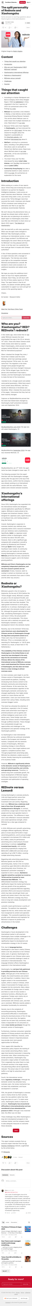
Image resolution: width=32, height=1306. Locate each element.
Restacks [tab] (12, 1175)
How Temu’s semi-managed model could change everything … (11, 1243)
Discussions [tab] (14, 1222)
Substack (7, 1302)
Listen (28, 23)
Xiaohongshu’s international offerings (16, 72)
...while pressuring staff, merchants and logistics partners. (11, 1262)
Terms (22, 1292)
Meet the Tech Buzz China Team (12, 309)
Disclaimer (4, 313)
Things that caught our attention (15, 61)
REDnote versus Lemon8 (12, 78)
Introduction (8, 64)
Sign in (28, 2)
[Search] (29, 1222)
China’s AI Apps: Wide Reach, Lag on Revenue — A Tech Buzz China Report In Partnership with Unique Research (11, 1232)
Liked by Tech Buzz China (12, 1192)
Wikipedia (6, 1152)
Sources (7, 84)
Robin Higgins (17, 51)
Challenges (8, 81)
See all (5, 1271)
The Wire (16, 163)
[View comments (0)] (9, 1253)
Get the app (24, 1298)
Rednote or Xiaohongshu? (12, 75)
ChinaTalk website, (13, 137)
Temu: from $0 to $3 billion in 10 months (11, 1258)
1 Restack (20, 1157)
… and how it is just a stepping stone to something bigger (11, 1248)
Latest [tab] (7, 1222)
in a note (13, 109)
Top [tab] (3, 1222)
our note (22, 123)
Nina (6, 1190)
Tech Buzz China (9, 22)
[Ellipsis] (30, 1190)
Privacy (18, 1292)
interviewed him (16, 139)
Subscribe (22, 2)
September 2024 (18, 450)
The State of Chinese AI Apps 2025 (11, 1228)
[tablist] (8, 1175)
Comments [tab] (5, 1175)
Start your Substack (11, 1298)
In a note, (11, 173)
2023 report (18, 130)
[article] (16, 1232)
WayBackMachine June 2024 (10, 427)
